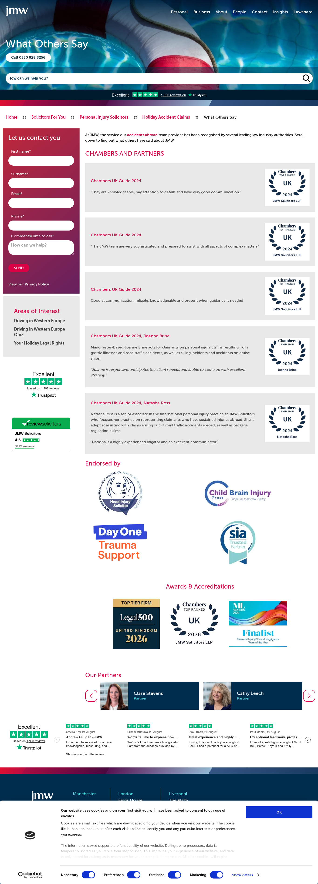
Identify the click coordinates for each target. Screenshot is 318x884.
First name (28, 151)
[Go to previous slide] (91, 696)
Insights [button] (280, 12)
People (239, 12)
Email (24, 193)
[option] (148, 696)
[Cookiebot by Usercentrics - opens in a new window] (30, 874)
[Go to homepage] (17, 12)
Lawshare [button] (303, 12)
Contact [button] (259, 12)
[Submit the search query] (307, 78)
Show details (242, 875)
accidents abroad (142, 135)
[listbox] (200, 696)
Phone (25, 216)
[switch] (133, 874)
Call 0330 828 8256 (28, 57)
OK (279, 812)
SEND (19, 268)
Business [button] (201, 12)
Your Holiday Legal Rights (39, 343)
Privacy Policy (37, 284)
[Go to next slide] (309, 696)
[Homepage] (43, 797)
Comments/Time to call (39, 236)
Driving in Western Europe (39, 320)
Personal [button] (179, 12)
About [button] (221, 12)
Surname (27, 174)
